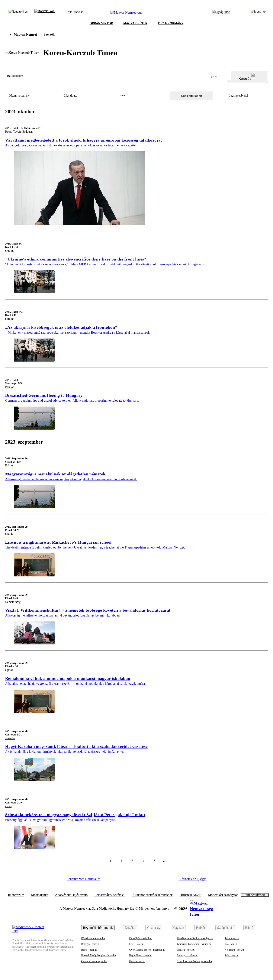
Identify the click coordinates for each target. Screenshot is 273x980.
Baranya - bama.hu (90, 943)
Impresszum (16, 895)
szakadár (10, 738)
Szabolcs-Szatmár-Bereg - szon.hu (194, 961)
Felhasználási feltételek (109, 895)
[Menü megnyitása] (259, 12)
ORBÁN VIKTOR (101, 23)
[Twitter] (133, 880)
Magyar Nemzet (25, 34)
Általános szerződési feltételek (152, 895)
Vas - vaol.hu (231, 943)
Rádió (249, 927)
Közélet (130, 927)
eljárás (9, 533)
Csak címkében (191, 95)
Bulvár (200, 927)
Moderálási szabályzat (223, 895)
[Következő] (172, 860)
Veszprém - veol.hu (234, 949)
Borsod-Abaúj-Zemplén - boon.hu (98, 955)
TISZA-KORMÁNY (170, 23)
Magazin (178, 927)
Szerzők (49, 34)
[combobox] (136, 95)
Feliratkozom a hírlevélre (83, 879)
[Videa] (145, 880)
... (164, 861)
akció (8, 806)
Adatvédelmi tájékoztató (71, 895)
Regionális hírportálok (98, 927)
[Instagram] (121, 880)
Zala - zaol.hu (231, 955)
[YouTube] (156, 880)
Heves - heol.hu (137, 961)
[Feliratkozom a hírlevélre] (44, 12)
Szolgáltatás (225, 927)
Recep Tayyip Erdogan (19, 131)
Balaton (9, 387)
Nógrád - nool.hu (186, 949)
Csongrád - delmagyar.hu (94, 961)
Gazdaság (153, 927)
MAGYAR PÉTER (135, 23)
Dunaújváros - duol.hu (140, 938)
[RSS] (168, 880)
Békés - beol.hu (89, 949)
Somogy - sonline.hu (187, 955)
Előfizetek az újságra (192, 879)
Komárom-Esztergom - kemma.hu (194, 943)
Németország (13, 602)
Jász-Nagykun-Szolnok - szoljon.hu (195, 938)
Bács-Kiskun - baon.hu (93, 938)
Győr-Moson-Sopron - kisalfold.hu (147, 949)
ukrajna (9, 250)
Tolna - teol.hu (232, 938)
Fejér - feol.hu (136, 943)
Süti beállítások (254, 895)
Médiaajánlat (39, 895)
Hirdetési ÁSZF (190, 895)
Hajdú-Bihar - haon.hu (140, 955)
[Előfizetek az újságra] (221, 12)
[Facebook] (110, 880)
